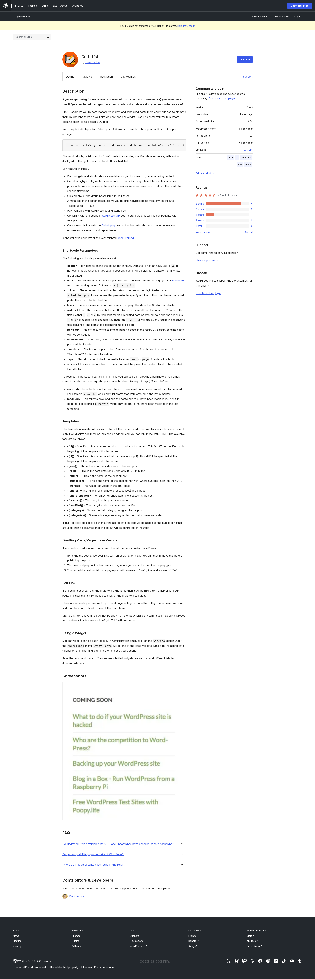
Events (192, 935)
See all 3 (248, 150)
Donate (193, 940)
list (237, 157)
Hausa (47, 961)
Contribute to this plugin (222, 98)
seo (240, 164)
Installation (106, 76)
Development (128, 76)
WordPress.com (257, 930)
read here (178, 280)
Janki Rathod (126, 238)
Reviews (87, 76)
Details (70, 76)
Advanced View (205, 173)
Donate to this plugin (208, 293)
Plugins (75, 940)
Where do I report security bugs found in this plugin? (93, 864)
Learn (133, 930)
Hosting (17, 940)
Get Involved (195, 930)
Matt (250, 935)
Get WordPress (300, 5)
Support (248, 76)
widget (248, 164)
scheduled (246, 157)
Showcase (77, 930)
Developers (136, 940)
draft (230, 157)
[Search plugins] (48, 37)
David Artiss (92, 62)
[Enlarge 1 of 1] (181, 686)
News (16, 935)
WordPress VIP (111, 215)
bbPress (253, 940)
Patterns (76, 946)
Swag (192, 946)
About (16, 930)
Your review (203, 232)
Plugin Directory (22, 16)
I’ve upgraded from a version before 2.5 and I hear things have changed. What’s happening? (118, 844)
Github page (109, 225)
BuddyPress (255, 946)
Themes (76, 935)
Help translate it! (186, 25)
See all (249, 232)
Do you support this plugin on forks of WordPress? (93, 854)
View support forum (207, 260)
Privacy (17, 946)
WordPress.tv (138, 946)
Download (245, 59)
